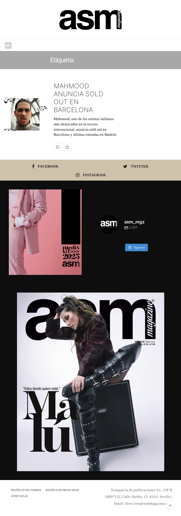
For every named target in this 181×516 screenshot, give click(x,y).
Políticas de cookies (26, 490)
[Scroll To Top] (170, 505)
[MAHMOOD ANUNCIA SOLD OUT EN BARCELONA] (25, 114)
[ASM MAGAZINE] (90, 20)
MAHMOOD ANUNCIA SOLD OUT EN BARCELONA (78, 98)
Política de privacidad (62, 490)
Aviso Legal (19, 496)
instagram (94, 175)
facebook (48, 166)
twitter (139, 166)
